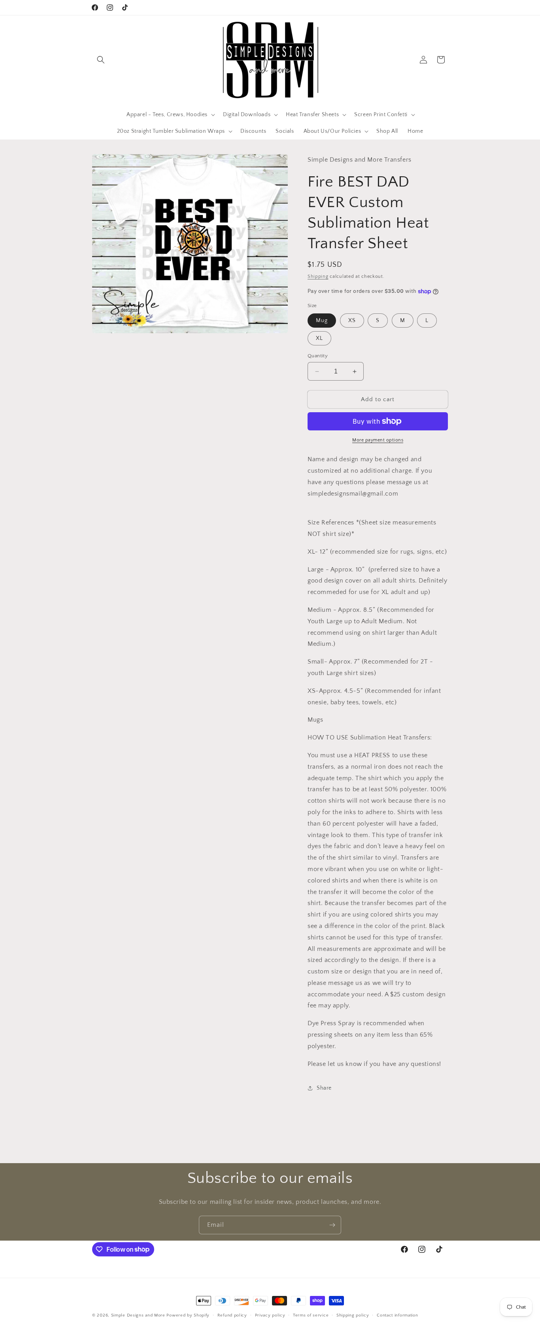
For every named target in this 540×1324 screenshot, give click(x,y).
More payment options (377, 440)
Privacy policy (270, 1315)
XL (319, 338)
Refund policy (232, 1315)
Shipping (318, 276)
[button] (101, 59)
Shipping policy (352, 1315)
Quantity (318, 355)
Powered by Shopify (188, 1315)
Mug (322, 320)
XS (352, 320)
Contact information (397, 1315)
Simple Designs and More (138, 1315)
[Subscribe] (332, 1225)
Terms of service (311, 1315)
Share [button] (324, 1088)
